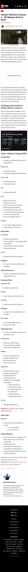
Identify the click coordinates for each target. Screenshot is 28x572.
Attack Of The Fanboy (11, 541)
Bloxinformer (21, 551)
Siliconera (20, 541)
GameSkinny (19, 546)
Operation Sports (10, 548)
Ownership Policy (14, 530)
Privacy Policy (14, 533)
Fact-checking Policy (14, 527)
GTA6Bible (14, 553)
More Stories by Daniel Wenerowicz (12, 496)
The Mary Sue (18, 548)
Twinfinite (16, 539)
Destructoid (20, 544)
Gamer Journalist (10, 546)
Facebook (14, 509)
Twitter (15, 512)
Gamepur (22, 539)
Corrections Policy (14, 521)
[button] (25, 6)
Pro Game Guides (8, 539)
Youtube (15, 515)
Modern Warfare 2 (13, 48)
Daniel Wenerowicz (10, 26)
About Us (14, 519)
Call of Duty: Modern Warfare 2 (8, 468)
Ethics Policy (14, 524)
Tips (2, 11)
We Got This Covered (10, 544)
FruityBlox (14, 551)
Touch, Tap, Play (7, 551)
